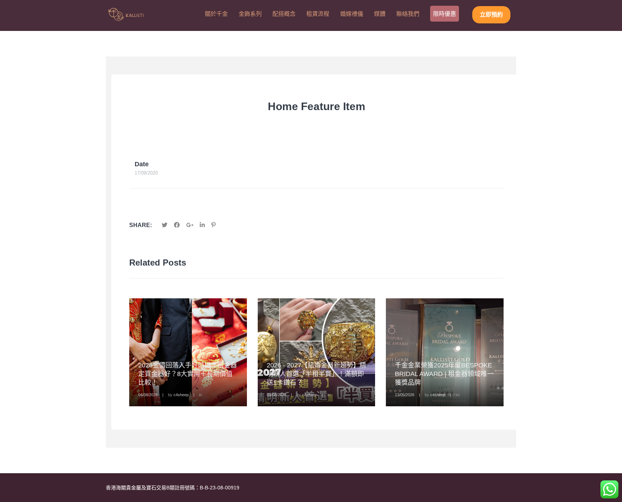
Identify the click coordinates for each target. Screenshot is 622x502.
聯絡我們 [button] (407, 14)
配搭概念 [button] (284, 14)
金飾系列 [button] (250, 14)
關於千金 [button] (216, 14)
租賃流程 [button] (317, 14)
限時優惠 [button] (444, 14)
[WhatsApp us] (609, 489)
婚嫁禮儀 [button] (351, 14)
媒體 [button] (380, 14)
